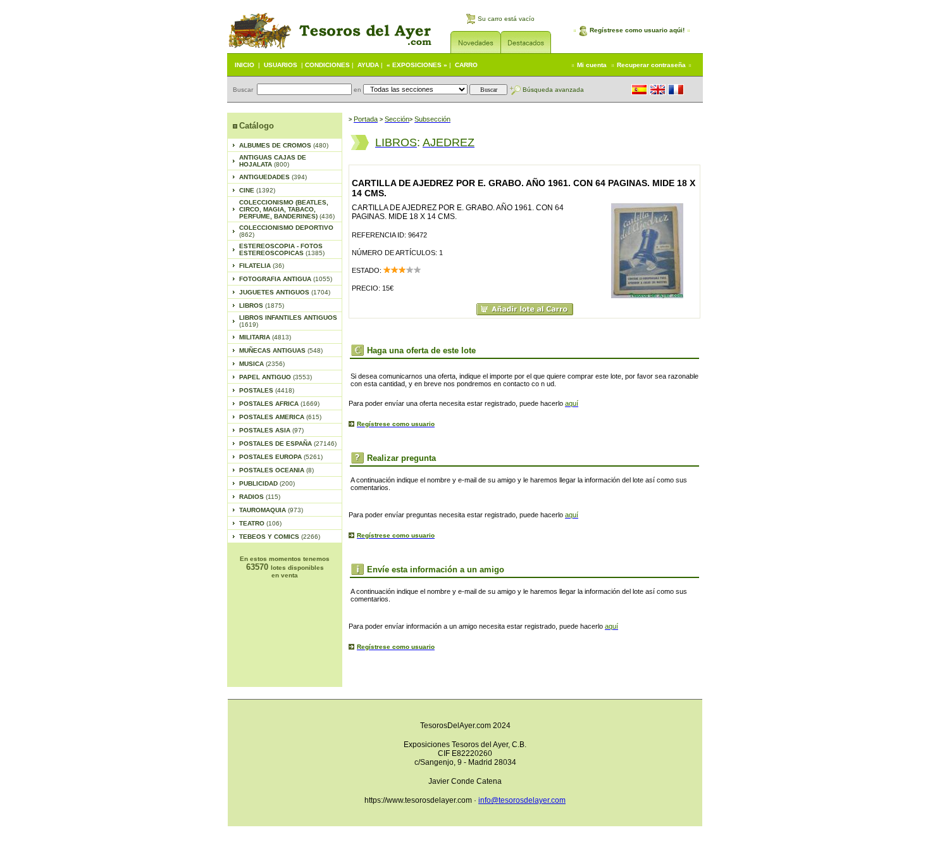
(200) (267, 483)
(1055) (285, 278)
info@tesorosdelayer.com (522, 800)
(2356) (262, 363)
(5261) (281, 456)
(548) (281, 350)
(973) (271, 510)
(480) (283, 145)
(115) (259, 496)
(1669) (279, 403)
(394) (273, 176)
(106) (260, 523)
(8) (276, 470)
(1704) (284, 292)
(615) (280, 416)
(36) (261, 265)
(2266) (279, 536)
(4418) (266, 390)
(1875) (261, 305)
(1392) (257, 190)
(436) (287, 209)
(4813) (265, 337)
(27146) (288, 443)
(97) (271, 430)
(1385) (282, 249)
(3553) (275, 377)
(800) (272, 161)
